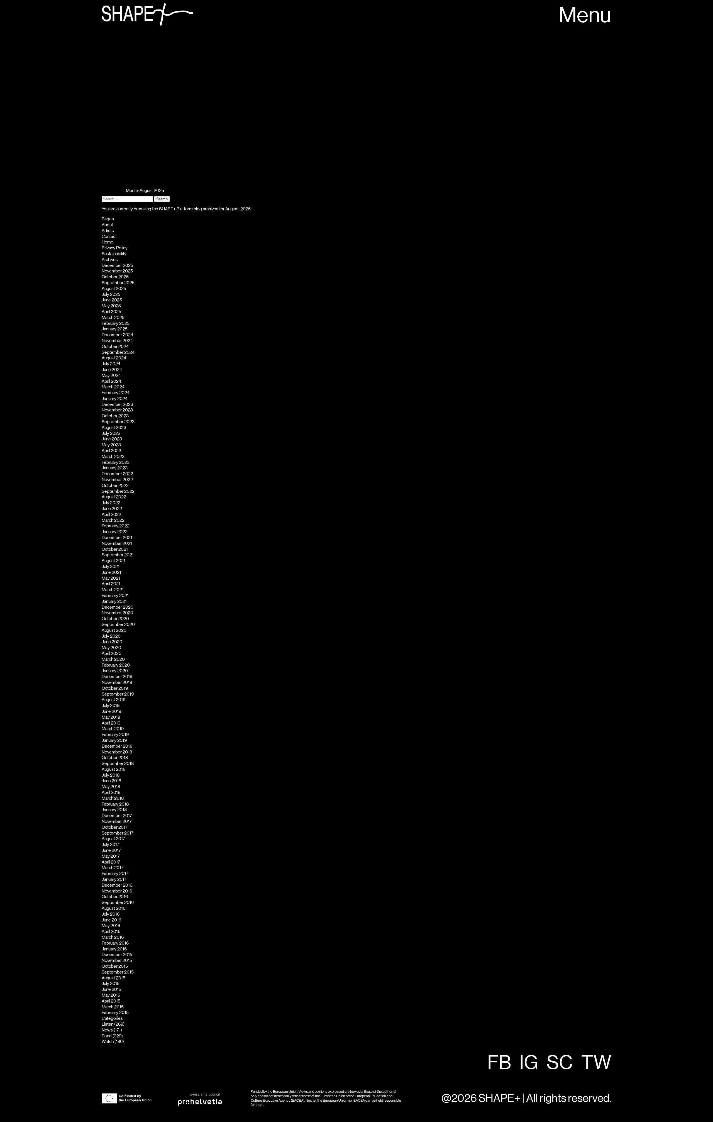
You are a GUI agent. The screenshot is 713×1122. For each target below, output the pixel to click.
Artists (108, 230)
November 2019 (117, 682)
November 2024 (117, 340)
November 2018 (117, 752)
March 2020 (113, 659)
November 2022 (117, 479)
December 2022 (117, 474)
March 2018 (113, 798)
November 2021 (117, 543)
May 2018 (111, 786)
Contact (109, 236)
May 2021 (111, 578)
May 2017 (111, 856)
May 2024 (111, 375)
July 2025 (111, 294)
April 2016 (111, 931)
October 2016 (115, 896)
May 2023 (111, 445)
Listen (107, 1024)
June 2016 (111, 920)
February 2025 (116, 323)
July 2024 (111, 364)
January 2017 (114, 879)
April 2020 (111, 653)
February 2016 (115, 943)
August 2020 (114, 630)
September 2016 (118, 902)
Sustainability (114, 254)
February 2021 (115, 595)
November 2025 (117, 271)
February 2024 (116, 393)
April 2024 (111, 381)
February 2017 (115, 873)
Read (107, 1036)
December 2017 (117, 815)
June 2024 (112, 369)
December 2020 (117, 607)
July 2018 (110, 775)
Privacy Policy (115, 248)
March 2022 (113, 520)
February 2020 (116, 665)
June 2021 (111, 572)
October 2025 (115, 277)
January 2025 (115, 329)
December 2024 (117, 335)
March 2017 (112, 867)
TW (596, 1063)
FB (499, 1063)
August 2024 (114, 358)
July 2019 (110, 705)
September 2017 (117, 833)
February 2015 (115, 1012)
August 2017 (113, 838)
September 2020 (118, 624)
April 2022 (111, 514)
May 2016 (111, 925)
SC (560, 1063)
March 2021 (113, 589)
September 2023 (118, 421)
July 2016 (110, 914)
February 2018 (115, 804)
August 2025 (114, 288)
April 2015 (111, 1001)
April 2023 (111, 450)
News (107, 1030)
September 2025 (118, 282)
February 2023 (116, 462)
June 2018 (111, 781)
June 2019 (111, 711)
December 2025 (117, 265)
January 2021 (114, 601)
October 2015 (115, 966)
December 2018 (117, 746)
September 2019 (118, 694)
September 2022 (118, 491)
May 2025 (111, 306)
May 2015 (111, 995)
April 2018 (111, 792)
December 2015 (117, 954)
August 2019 (113, 699)
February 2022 (116, 526)
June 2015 (111, 989)
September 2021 (118, 555)
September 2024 (118, 352)
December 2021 (117, 537)
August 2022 (114, 497)
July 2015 (110, 983)
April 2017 (111, 862)
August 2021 (113, 560)
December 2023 (117, 404)
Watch (108, 1041)
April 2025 (111, 311)
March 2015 (113, 1007)
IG (528, 1063)
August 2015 (113, 978)
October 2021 (115, 549)
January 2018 (114, 810)
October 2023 (115, 416)
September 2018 (118, 763)
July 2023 (111, 433)
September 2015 (118, 972)
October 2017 (115, 827)
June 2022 (112, 508)
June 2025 (112, 300)
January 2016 (114, 949)
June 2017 (111, 850)
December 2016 (117, 885)
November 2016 (117, 891)
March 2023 (113, 456)
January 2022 (115, 532)
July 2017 (110, 844)
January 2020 (115, 671)
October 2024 (115, 346)
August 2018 (113, 769)
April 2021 (111, 584)
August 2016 (113, 908)
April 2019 (111, 723)
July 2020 (111, 636)
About (107, 225)
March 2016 (113, 937)
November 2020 (117, 613)
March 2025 (113, 317)
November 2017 (117, 821)
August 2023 (114, 427)
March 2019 (113, 728)
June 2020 (112, 642)
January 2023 (115, 468)
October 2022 (115, 485)
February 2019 (115, 734)
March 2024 (113, 387)
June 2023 (112, 439)
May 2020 (111, 647)
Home (107, 242)
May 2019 (111, 717)
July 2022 (111, 503)
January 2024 (115, 398)
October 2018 (115, 757)
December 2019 (117, 676)
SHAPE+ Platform (176, 209)
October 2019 (115, 688)
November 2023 (117, 410)
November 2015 (117, 960)
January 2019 (114, 740)
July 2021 (110, 566)
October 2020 (115, 618)
